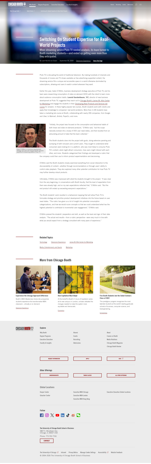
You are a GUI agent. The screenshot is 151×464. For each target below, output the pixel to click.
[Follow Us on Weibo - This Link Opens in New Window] (73, 415)
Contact (47, 441)
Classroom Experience (83, 61)
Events (124, 4)
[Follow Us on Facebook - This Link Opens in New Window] (41, 415)
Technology (43, 242)
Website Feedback (116, 452)
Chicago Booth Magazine (115, 343)
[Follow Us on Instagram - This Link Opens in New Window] (47, 415)
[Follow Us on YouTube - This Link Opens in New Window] (57, 415)
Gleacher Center (45, 395)
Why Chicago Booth (14, 11)
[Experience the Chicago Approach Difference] (33, 280)
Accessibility (102, 452)
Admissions (130, 4)
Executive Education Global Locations (119, 392)
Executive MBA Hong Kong (81, 399)
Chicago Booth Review (114, 346)
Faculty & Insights (72, 5)
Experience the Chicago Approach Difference (32, 295)
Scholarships (103, 313)
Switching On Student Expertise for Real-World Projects (54, 11)
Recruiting (118, 4)
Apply (87, 358)
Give (120, 358)
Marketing (69, 247)
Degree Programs (43, 5)
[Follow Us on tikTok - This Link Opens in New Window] (68, 415)
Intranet (63, 452)
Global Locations (47, 387)
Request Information (54, 358)
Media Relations (112, 339)
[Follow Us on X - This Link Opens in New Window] (52, 415)
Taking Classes (87, 375)
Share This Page (97, 61)
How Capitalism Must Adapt (67, 295)
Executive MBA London (80, 395)
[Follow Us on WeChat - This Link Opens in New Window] (78, 415)
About (108, 332)
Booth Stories (30, 11)
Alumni (112, 4)
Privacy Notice (73, 452)
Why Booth (32, 5)
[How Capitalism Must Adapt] (75, 280)
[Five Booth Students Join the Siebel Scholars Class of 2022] (117, 280)
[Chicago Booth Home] (17, 4)
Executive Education (57, 5)
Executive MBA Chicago (80, 392)
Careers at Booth (112, 336)
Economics (61, 310)
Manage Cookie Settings (88, 452)
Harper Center (44, 392)
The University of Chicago (48, 452)
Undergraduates (54, 375)
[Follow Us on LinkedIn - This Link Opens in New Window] (62, 415)
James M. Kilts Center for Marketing (81, 242)
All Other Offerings (121, 375)
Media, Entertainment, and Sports (51, 247)
